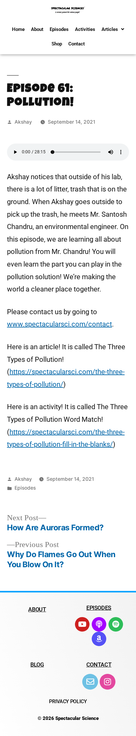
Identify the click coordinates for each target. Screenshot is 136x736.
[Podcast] (99, 624)
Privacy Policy (68, 701)
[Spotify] (115, 624)
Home (18, 29)
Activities (85, 29)
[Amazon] (99, 639)
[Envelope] (90, 682)
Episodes (59, 29)
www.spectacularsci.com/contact (59, 324)
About (37, 29)
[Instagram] (107, 682)
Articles (110, 29)
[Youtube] (82, 624)
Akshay (23, 122)
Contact (76, 44)
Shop (57, 44)
